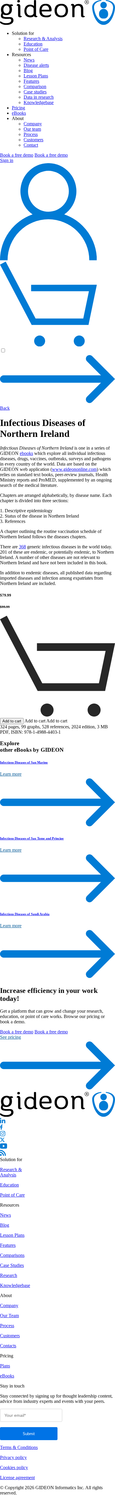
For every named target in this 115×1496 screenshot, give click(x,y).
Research (8, 1275)
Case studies (35, 91)
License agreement (17, 1477)
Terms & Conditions (19, 1447)
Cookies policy (14, 1467)
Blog (28, 70)
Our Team (9, 1315)
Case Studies (12, 1265)
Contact (31, 145)
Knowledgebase (39, 102)
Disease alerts (36, 65)
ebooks (26, 453)
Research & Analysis (43, 38)
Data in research (39, 97)
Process (31, 134)
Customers (33, 139)
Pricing (18, 107)
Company (33, 123)
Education (33, 43)
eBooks (19, 113)
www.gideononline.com (74, 469)
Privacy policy (13, 1457)
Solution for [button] (23, 33)
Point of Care (36, 49)
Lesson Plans (36, 75)
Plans (5, 1366)
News (29, 59)
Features (31, 81)
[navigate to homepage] (57, 23)
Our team (32, 129)
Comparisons (12, 1255)
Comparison (35, 86)
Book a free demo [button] (16, 155)
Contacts (8, 1345)
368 (22, 546)
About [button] (18, 118)
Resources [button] (21, 54)
